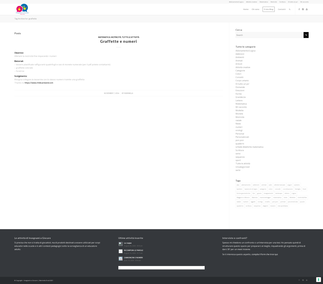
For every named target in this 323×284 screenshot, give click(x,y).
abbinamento (246, 185)
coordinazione (288, 189)
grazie (259, 193)
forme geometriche (243, 193)
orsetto (267, 202)
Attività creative (251, 2)
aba (238, 185)
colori (271, 189)
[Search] (289, 9)
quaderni (240, 143)
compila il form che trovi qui (265, 254)
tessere (272, 206)
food (304, 189)
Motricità (274, 2)
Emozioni (240, 90)
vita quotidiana (283, 206)
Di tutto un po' (242, 84)
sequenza (257, 206)
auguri (290, 185)
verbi (238, 170)
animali (264, 185)
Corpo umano (242, 80)
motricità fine (302, 197)
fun (254, 193)
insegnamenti (268, 193)
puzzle (302, 202)
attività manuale (279, 185)
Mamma (255, 197)
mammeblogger (265, 197)
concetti (277, 189)
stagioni (265, 206)
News (238, 123)
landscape (278, 193)
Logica (294, 193)
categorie (263, 189)
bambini (239, 189)
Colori (238, 73)
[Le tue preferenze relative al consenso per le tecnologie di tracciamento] (318, 279)
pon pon (240, 140)
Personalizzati (242, 137)
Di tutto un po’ (293, 2)
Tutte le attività (130, 37)
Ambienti (240, 57)
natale (238, 120)
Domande (240, 87)
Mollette (240, 110)
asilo (270, 185)
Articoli (239, 64)
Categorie (240, 70)
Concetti (239, 77)
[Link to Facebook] (299, 9)
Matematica (264, 2)
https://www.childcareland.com (39, 82)
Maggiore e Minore (243, 197)
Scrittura (282, 2)
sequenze (240, 157)
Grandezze (241, 97)
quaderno (240, 206)
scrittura (248, 206)
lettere (287, 193)
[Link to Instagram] (303, 9)
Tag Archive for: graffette (25, 18)
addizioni (256, 185)
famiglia (297, 189)
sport (238, 160)
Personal (240, 133)
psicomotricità (293, 202)
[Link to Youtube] (307, 9)
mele (285, 197)
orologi (239, 130)
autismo (297, 185)
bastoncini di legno (251, 189)
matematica (277, 197)
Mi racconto (304, 2)
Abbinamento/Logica (236, 2)
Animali (239, 60)
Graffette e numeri (118, 41)
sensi (238, 153)
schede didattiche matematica (249, 147)
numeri (239, 127)
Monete (239, 113)
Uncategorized (242, 167)
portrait (283, 202)
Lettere (239, 100)
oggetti (253, 202)
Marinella (128, 93)
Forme (239, 93)
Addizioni (240, 54)
